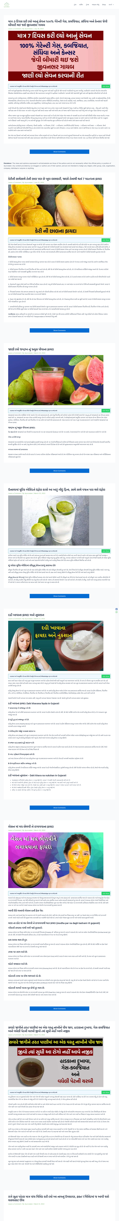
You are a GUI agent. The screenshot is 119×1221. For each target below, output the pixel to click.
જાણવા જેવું (95, 5)
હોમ (75, 5)
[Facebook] (117, 609)
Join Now (105, 86)
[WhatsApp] (117, 612)
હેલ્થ (87, 5)
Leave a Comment (14, 29)
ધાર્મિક (81, 5)
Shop (104, 5)
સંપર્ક (110, 5)
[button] (113, 4)
